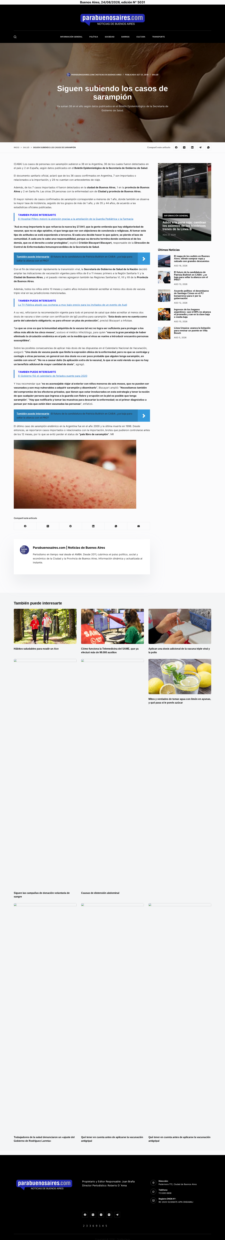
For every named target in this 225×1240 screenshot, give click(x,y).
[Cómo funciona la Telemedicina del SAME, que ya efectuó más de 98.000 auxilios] (112, 626)
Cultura (140, 37)
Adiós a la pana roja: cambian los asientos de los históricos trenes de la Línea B (184, 226)
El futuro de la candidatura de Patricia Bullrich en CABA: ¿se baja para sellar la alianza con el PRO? (191, 276)
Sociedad (109, 37)
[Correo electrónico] (138, 526)
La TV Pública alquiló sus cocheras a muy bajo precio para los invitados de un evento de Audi (72, 304)
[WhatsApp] (208, 147)
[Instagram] (101, 1215)
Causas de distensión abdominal (100, 893)
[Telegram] (200, 147)
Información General (71, 37)
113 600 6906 (165, 1193)
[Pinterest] (70, 526)
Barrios (125, 37)
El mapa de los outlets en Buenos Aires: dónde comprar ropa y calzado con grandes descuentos (192, 258)
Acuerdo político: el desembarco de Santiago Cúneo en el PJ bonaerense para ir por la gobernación (191, 294)
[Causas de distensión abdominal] (112, 773)
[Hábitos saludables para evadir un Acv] (45, 626)
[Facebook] (176, 147)
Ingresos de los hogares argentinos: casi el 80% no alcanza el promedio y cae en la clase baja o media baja (192, 313)
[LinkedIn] (192, 147)
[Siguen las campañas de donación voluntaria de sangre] (45, 773)
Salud (155, 75)
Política (93, 37)
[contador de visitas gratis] (95, 1225)
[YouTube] (109, 1215)
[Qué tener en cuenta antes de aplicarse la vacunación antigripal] (112, 1017)
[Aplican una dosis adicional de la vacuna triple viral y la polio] (179, 626)
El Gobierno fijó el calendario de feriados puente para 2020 (52, 375)
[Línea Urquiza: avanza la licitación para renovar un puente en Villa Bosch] (164, 333)
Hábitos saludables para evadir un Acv (36, 648)
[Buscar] (15, 37)
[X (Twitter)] (184, 147)
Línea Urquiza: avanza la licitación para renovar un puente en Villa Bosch (192, 330)
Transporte (158, 37)
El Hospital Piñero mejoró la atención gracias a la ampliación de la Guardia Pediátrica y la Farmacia (75, 218)
